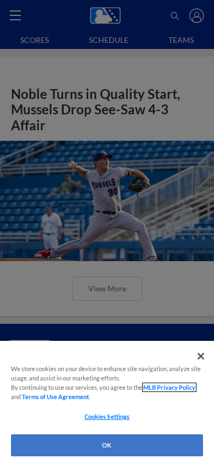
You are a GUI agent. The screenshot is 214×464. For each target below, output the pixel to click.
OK (106, 445)
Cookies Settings (107, 416)
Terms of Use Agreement (55, 396)
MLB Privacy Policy (169, 387)
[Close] (201, 356)
